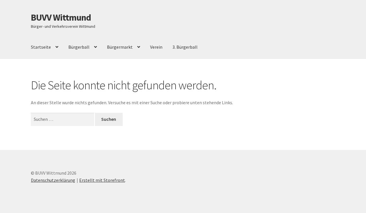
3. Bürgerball (185, 47)
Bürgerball (78, 47)
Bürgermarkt (120, 47)
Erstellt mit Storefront (102, 180)
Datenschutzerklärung (53, 180)
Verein (156, 47)
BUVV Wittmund (61, 17)
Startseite (41, 47)
